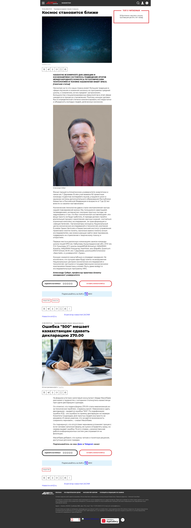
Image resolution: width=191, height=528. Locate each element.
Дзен (79, 444)
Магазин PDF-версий (90, 492)
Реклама (58, 492)
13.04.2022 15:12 (47, 9)
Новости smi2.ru (49, 316)
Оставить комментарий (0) (95, 283)
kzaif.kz (61, 387)
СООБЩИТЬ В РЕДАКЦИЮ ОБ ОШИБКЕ (112, 492)
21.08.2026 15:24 (47, 323)
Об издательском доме (72, 492)
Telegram (89, 444)
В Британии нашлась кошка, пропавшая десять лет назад (131, 16)
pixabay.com (46, 64)
